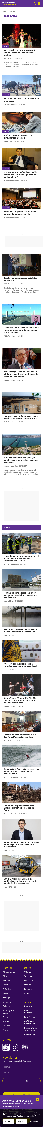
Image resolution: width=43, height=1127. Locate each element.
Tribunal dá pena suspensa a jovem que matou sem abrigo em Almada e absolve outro (20, 595)
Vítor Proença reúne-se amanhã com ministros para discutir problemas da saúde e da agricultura (21, 374)
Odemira (7, 1002)
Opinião (27, 984)
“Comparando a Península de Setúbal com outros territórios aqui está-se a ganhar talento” (21, 174)
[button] (39, 3)
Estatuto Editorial (28, 1011)
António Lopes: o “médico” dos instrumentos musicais (18, 136)
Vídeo (26, 993)
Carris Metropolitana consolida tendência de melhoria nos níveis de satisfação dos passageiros (20, 881)
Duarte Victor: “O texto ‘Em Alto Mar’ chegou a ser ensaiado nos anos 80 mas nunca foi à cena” (20, 700)
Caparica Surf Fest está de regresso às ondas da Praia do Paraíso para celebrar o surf (21, 771)
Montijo (6, 997)
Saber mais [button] (34, 1121)
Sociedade (29, 976)
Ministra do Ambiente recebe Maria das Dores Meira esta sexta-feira (20, 736)
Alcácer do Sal (9, 972)
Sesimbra (7, 1021)
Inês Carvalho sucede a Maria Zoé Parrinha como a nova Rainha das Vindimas (19, 52)
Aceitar (8, 1121)
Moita (5, 993)
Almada (6, 980)
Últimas (27, 972)
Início (4, 11)
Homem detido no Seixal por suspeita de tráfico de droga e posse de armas (21, 417)
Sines (5, 1030)
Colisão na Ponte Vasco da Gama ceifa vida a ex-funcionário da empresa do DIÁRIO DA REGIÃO (21, 330)
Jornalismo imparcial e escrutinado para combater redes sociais (20, 212)
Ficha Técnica (30, 1017)
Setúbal (6, 1025)
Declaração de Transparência (30, 1029)
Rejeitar (21, 1121)
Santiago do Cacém (8, 1011)
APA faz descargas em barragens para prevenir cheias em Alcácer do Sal (21, 630)
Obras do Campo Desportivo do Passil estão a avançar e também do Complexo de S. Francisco (21, 558)
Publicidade (29, 1034)
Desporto (28, 980)
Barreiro (7, 984)
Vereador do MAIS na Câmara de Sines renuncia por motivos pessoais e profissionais (21, 844)
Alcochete (7, 976)
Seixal (5, 1017)
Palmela (6, 1006)
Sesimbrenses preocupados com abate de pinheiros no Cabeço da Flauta (19, 808)
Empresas (28, 989)
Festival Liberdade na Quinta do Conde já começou (21, 99)
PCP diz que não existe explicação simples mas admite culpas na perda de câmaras (21, 460)
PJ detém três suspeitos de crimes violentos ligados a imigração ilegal (20, 665)
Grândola (7, 989)
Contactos (28, 1006)
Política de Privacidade (29, 1022)
